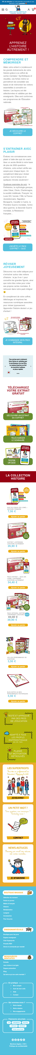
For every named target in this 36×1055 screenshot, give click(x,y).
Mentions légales (15, 1044)
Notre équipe (17, 1005)
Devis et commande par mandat (13, 947)
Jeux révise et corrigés (11, 965)
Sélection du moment (10, 897)
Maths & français (9, 903)
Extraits (6, 962)
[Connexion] (29, 9)
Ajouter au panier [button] (18, 516)
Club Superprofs (8, 940)
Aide (14, 992)
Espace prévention (9, 968)
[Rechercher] (6, 9)
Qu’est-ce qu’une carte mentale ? (14, 974)
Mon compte (17, 986)
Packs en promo (8, 900)
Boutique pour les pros (11, 934)
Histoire (6, 907)
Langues (6, 913)
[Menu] (3, 9)
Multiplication (7, 910)
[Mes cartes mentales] (18, 10)
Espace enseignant (9, 937)
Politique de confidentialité (18, 1046)
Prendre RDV (7, 944)
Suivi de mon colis (19, 989)
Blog (5, 971)
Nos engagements (19, 1011)
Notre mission (17, 1008)
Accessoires (7, 916)
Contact (15, 995)
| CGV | (24, 1044)
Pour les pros (7, 919)
